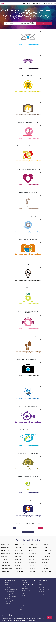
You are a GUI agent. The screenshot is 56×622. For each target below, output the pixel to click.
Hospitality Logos (33, 547)
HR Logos (31, 550)
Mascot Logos (32, 565)
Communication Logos (6, 568)
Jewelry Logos (32, 556)
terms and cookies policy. (29, 620)
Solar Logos (45, 562)
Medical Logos (32, 571)
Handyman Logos (33, 544)
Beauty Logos (4, 556)
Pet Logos (44, 547)
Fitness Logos (18, 562)
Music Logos (45, 544)
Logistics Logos (32, 562)
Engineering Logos (19, 553)
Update (44, 23)
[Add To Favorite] (40, 31)
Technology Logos (46, 571)
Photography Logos (46, 550)
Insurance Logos (32, 553)
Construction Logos (19, 544)
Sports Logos (45, 568)
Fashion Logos (18, 556)
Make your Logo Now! (28, 531)
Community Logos (5, 565)
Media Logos (32, 568)
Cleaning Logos (4, 562)
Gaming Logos (18, 568)
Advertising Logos (5, 544)
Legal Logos (31, 559)
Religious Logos (46, 556)
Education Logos (18, 550)
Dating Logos (18, 547)
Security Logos (45, 559)
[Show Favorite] (46, 1)
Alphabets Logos (5, 550)
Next (40, 528)
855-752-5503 (42, 1)
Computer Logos (5, 571)
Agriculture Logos (5, 547)
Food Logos (17, 565)
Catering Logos (4, 559)
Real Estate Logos (46, 553)
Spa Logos (44, 565)
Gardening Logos (19, 571)
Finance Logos (18, 559)
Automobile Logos (5, 553)
